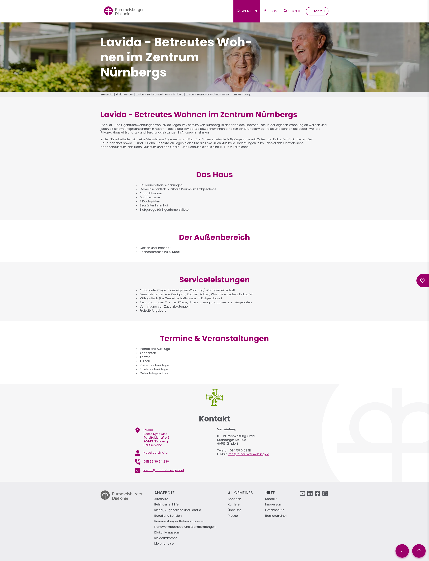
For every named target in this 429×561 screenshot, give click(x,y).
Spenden (249, 11)
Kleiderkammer (165, 538)
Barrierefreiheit (276, 516)
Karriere (233, 504)
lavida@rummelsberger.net (163, 470)
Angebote (164, 492)
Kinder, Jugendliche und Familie (177, 510)
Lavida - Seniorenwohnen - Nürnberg (159, 94)
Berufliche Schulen (168, 516)
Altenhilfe (161, 499)
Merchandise (164, 544)
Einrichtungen (125, 94)
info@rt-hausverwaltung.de (248, 454)
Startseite (107, 94)
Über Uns (234, 510)
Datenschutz (274, 510)
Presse (233, 516)
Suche (294, 11)
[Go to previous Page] (402, 551)
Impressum (273, 504)
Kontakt (271, 499)
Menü (319, 11)
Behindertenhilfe (166, 504)
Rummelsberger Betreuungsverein (179, 521)
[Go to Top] (419, 551)
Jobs (272, 11)
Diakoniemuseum (167, 533)
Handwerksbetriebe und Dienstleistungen (185, 527)
